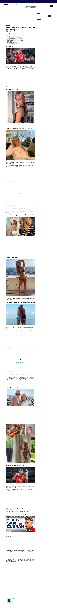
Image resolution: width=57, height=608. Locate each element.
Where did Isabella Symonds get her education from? (14, 38)
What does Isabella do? (10, 39)
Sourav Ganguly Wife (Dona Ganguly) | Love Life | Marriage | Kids (28, 594)
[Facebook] (4, 6)
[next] (52, 4)
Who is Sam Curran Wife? (10, 36)
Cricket (7, 25)
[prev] (51, 4)
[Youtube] (5, 6)
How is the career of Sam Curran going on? (13, 43)
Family (9, 25)
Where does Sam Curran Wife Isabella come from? (14, 37)
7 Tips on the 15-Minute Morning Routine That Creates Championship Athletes (18, 4)
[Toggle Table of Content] (22, 34)
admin (7, 31)
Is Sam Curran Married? (10, 41)
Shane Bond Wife (14, 86)
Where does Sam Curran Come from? (12, 42)
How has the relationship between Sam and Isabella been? (15, 40)
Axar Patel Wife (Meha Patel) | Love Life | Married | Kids (12, 594)
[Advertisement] (20, 19)
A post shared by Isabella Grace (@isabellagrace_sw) (20, 208)
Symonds (15, 162)
